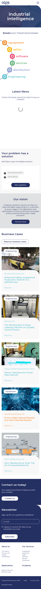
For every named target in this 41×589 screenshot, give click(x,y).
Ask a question (20, 188)
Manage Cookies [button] (7, 587)
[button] (38, 2)
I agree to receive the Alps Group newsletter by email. (17, 530)
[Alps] (6, 3)
